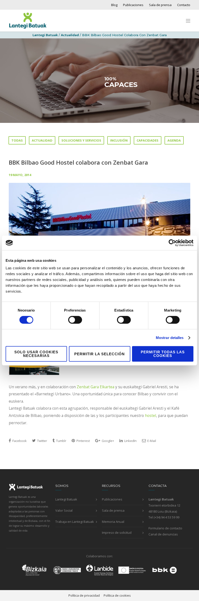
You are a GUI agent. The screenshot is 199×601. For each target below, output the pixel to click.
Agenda (174, 140)
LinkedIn (130, 441)
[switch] (75, 320)
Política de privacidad (84, 595)
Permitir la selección (99, 354)
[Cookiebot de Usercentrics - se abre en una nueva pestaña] (172, 242)
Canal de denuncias (163, 534)
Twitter (41, 441)
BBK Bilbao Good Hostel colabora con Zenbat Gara (78, 162)
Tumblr (60, 441)
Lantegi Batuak (66, 499)
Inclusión (119, 140)
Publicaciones (133, 5)
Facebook (19, 441)
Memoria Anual (113, 521)
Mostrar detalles (170, 338)
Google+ (107, 441)
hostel (150, 415)
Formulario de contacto (165, 528)
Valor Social (64, 510)
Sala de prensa (160, 5)
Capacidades (147, 140)
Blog (114, 5)
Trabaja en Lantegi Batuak (74, 521)
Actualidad (70, 35)
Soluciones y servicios (81, 140)
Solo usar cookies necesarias (36, 354)
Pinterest (83, 441)
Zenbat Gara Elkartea (96, 386)
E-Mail (151, 441)
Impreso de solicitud (117, 532)
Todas (17, 140)
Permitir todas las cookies (163, 354)
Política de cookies (117, 595)
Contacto (183, 5)
